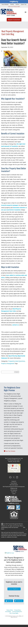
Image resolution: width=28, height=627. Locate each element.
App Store (9, 600)
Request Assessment (14, 19)
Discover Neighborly (13, 589)
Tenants (12, 4)
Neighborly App (13, 488)
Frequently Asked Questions (16, 361)
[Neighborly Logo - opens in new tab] (14, 552)
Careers (13, 493)
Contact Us (13, 481)
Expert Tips (23, 4)
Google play (19, 600)
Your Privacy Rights (13, 613)
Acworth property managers (9, 205)
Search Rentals (5, 4)
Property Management (7, 363)
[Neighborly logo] (14, 1)
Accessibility (8, 611)
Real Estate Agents (14, 484)
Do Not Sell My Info (17, 611)
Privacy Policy (17, 610)
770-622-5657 (16, 6)
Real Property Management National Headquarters (14, 486)
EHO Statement (13, 490)
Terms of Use (9, 610)
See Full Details (10, 451)
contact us (15, 325)
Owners (17, 4)
